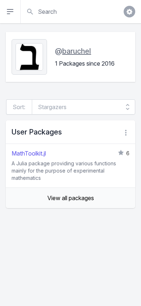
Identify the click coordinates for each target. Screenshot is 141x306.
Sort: (19, 107)
